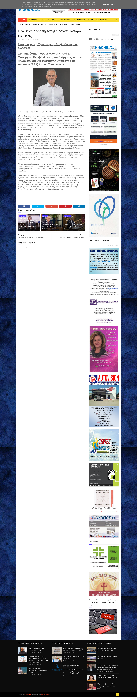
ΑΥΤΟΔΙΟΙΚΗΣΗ (65, 20)
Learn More (105, 4)
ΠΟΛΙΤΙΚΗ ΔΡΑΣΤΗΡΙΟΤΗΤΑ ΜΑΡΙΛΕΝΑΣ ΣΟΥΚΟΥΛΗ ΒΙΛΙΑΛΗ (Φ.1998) (73, 223)
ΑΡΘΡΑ (42, 20)
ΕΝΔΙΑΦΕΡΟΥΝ (79, 20)
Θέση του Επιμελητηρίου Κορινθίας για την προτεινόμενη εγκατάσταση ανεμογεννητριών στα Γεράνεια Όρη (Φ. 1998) (73, 669)
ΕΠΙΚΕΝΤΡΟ (32, 20)
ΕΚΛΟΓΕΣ (63, 25)
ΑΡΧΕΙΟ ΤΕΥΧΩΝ (76, 25)
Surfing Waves (117, 245)
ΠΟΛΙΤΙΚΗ (52, 20)
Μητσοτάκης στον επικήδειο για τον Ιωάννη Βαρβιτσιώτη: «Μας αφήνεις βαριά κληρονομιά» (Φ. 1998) (28, 222)
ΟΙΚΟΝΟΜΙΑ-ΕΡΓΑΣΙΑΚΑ (97, 20)
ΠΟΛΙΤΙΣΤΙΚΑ (25, 25)
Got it (113, 4)
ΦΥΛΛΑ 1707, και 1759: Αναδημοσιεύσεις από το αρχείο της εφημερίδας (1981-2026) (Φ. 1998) (39, 660)
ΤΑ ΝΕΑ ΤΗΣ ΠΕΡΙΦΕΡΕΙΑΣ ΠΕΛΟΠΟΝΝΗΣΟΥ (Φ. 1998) (73, 649)
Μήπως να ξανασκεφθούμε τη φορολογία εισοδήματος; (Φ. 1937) (107, 686)
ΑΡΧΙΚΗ (22, 20)
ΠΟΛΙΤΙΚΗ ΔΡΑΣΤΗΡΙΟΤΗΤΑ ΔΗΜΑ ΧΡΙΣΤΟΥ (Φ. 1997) (51, 224)
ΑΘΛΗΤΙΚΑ (53, 25)
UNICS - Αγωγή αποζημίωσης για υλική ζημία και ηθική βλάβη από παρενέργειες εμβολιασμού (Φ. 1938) (108, 668)
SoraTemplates (28, 694)
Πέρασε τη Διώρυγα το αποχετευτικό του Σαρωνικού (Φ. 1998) (39, 670)
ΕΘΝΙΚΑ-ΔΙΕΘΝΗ (39, 25)
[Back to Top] (117, 694)
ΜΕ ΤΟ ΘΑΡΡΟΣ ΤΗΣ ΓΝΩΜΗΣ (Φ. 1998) (36, 649)
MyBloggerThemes (46, 694)
